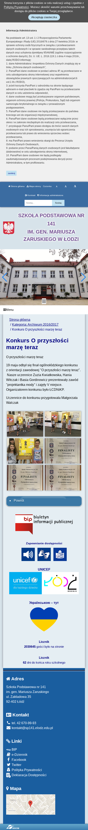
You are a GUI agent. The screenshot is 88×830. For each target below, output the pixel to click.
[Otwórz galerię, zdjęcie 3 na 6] (25, 451)
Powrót (19, 500)
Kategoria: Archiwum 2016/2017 (35, 324)
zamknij (11, 173)
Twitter (16, 765)
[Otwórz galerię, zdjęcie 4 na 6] (63, 451)
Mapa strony (35, 186)
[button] (5, 277)
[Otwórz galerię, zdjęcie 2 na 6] (63, 424)
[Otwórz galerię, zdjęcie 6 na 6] (63, 477)
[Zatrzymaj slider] (44, 301)
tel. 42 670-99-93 (23, 723)
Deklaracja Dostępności (28, 775)
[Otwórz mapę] (30, 804)
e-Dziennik (19, 754)
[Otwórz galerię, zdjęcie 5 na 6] (25, 477)
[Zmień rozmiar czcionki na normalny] (56, 186)
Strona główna (17, 186)
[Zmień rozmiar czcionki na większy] (65, 186)
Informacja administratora (51, 195)
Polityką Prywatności (16, 7)
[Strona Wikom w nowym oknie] (12, 827)
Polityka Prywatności (26, 770)
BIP (14, 749)
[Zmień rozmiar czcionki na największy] (75, 186)
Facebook (18, 759)
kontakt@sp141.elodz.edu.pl (32, 728)
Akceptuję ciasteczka (44, 17)
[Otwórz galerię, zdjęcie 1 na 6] (25, 424)
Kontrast (31, 195)
